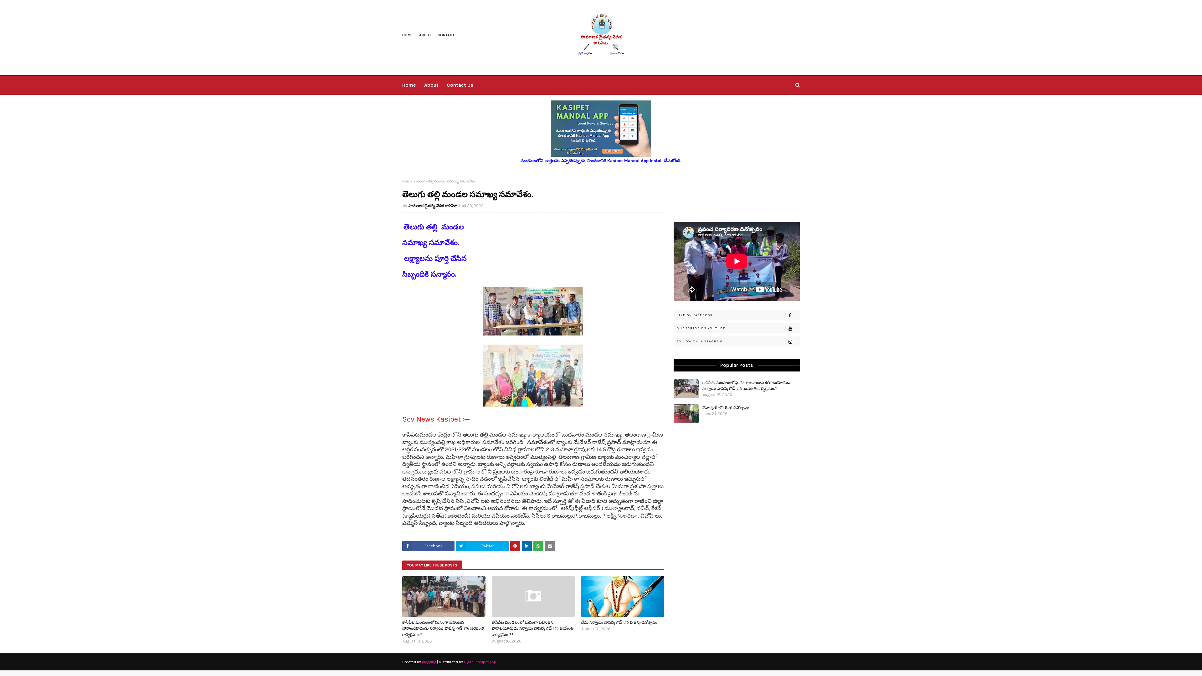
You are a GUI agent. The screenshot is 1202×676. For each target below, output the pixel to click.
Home (407, 35)
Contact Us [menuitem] (460, 85)
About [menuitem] (431, 85)
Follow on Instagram (700, 341)
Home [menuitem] (409, 85)
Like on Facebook (695, 315)
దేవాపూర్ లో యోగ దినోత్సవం (725, 407)
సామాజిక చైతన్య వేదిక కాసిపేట (432, 205)
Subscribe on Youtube (701, 328)
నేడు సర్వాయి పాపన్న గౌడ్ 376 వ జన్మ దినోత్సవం (619, 622)
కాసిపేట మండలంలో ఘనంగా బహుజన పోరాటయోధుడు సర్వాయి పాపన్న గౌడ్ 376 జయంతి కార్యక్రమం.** (532, 628)
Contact (446, 35)
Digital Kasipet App (480, 662)
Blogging (429, 662)
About (425, 35)
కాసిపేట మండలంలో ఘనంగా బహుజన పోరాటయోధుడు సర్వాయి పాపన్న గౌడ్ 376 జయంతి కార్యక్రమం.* (443, 628)
